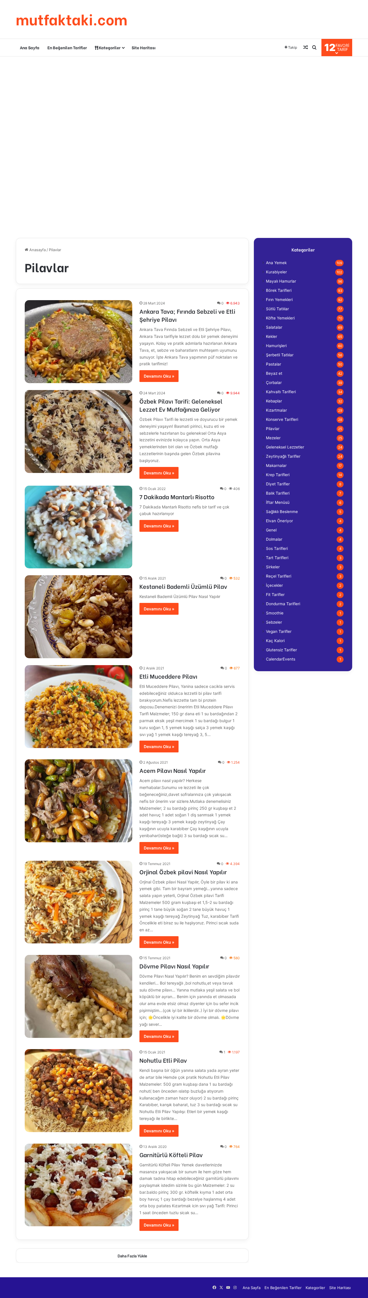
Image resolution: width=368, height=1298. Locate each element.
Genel (271, 530)
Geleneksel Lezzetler (285, 447)
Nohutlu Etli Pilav (163, 1060)
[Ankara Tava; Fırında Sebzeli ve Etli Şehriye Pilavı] (78, 341)
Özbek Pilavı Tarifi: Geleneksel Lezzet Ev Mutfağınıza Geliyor (181, 405)
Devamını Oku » (159, 376)
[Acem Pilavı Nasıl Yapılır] (78, 800)
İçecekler (274, 585)
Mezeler (273, 438)
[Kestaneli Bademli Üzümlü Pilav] (78, 616)
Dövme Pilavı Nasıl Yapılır (174, 966)
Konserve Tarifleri (282, 419)
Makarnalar (276, 465)
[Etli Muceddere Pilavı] (78, 706)
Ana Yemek (276, 262)
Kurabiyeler (276, 272)
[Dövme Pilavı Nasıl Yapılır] (78, 996)
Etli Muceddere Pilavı (168, 676)
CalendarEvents (280, 659)
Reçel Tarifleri (278, 576)
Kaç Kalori (275, 640)
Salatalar (274, 327)
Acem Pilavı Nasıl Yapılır (172, 770)
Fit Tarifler (275, 594)
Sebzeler (274, 622)
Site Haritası (144, 47)
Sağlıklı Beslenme (282, 511)
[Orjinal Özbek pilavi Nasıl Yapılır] (78, 902)
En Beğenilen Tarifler (67, 47)
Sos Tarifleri (277, 548)
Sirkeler (273, 567)
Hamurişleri (276, 345)
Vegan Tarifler (279, 631)
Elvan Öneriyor (279, 521)
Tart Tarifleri (277, 557)
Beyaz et (274, 373)
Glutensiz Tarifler (281, 650)
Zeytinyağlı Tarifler (283, 456)
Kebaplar (274, 401)
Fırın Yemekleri (279, 299)
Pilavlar (272, 428)
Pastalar (273, 364)
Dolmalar (274, 539)
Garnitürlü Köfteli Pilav (171, 1154)
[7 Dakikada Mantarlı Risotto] (78, 527)
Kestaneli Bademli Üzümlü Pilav (183, 586)
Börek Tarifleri (279, 290)
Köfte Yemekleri (280, 318)
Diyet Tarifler (278, 484)
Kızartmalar (276, 410)
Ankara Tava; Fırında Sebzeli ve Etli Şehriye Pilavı (187, 315)
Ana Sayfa (29, 47)
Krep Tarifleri (278, 474)
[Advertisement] (184, 102)
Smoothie (274, 613)
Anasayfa (37, 249)
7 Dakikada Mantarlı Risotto (176, 496)
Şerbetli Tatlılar (280, 355)
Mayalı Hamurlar (281, 281)
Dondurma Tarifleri (283, 603)
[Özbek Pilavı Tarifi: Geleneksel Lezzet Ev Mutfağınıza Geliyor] (78, 431)
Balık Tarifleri (278, 493)
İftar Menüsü (278, 502)
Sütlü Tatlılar (277, 308)
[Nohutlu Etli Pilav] (78, 1090)
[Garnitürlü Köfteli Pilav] (78, 1185)
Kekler (271, 336)
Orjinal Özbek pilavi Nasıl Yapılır (183, 871)
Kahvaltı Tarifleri (281, 391)
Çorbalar (274, 382)
